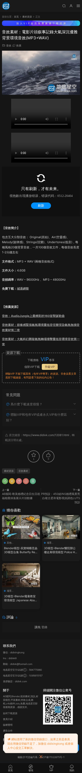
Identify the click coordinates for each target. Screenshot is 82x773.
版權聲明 (8, 724)
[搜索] (64, 6)
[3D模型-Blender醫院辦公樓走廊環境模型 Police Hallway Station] (61, 527)
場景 (49, 542)
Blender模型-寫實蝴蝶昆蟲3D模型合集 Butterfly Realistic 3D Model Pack (21, 550)
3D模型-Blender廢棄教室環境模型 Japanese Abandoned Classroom (21, 598)
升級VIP (50, 366)
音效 (8, 45)
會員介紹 (8, 719)
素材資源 (9, 470)
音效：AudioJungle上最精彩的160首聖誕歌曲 (33, 316)
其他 (9, 542)
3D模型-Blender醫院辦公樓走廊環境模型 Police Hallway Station (61, 550)
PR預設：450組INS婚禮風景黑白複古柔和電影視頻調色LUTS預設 (60, 498)
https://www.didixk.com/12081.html (46, 435)
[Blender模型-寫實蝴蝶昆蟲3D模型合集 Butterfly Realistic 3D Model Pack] (21, 527)
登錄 (44, 627)
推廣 (18, 45)
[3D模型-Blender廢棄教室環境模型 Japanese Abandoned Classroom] (21, 575)
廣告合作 (8, 730)
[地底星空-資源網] (6, 6)
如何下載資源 (10, 713)
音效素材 (23, 470)
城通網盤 (23, 288)
